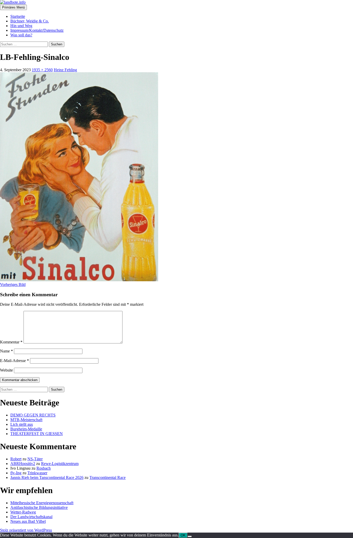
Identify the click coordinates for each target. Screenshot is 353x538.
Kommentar (11, 342)
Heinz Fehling (65, 70)
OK (183, 535)
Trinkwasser (37, 473)
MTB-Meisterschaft (26, 419)
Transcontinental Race (107, 477)
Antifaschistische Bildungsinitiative (39, 507)
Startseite (17, 16)
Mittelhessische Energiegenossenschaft (41, 503)
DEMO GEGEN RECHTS (33, 415)
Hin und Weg (21, 25)
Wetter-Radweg (23, 512)
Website (6, 370)
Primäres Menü (13, 7)
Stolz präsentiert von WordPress (26, 530)
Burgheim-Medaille (26, 429)
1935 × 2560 (42, 70)
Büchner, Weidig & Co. (29, 21)
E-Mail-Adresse (14, 360)
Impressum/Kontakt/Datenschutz (37, 30)
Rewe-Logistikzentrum (60, 463)
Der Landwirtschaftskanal (31, 517)
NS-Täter (35, 459)
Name (6, 351)
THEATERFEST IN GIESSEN (36, 433)
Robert (15, 459)
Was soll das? (21, 35)
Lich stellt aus (21, 424)
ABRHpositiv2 (22, 463)
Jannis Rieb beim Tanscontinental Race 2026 (46, 477)
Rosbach (43, 468)
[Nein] (190, 536)
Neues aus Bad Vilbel (28, 521)
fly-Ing (15, 473)
